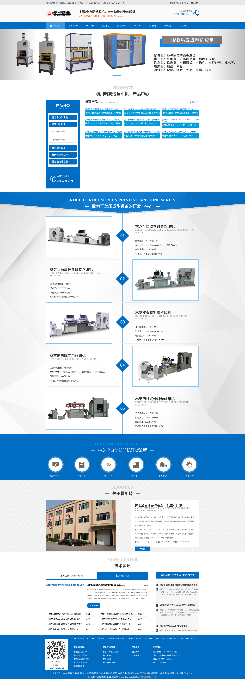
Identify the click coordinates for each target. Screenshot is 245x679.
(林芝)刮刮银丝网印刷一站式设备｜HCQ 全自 (65, 629)
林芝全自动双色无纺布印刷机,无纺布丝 (103, 113)
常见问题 (152, 26)
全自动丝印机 (67, 673)
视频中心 (105, 26)
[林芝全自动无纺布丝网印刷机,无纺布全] (178, 109)
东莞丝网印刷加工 (79, 673)
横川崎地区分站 (170, 673)
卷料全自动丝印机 (105, 673)
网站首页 (56, 26)
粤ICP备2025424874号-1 (148, 677)
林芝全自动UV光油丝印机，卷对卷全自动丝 (142, 123)
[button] (18, 54)
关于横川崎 (122, 493)
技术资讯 (121, 26)
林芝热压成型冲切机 (81, 659)
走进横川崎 (73, 26)
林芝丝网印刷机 (98, 638)
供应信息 (168, 26)
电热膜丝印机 (130, 673)
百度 (156, 673)
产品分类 (63, 106)
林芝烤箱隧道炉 (109, 662)
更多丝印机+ (194, 102)
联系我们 (183, 26)
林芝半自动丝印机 (58, 140)
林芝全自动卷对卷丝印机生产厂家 (158, 505)
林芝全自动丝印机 (58, 131)
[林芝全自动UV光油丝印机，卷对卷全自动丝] (142, 119)
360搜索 (161, 673)
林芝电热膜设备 (60, 117)
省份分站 (185, 3)
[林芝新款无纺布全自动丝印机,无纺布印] (140, 109)
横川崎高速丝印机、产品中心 (122, 94)
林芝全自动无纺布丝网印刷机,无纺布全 (180, 113)
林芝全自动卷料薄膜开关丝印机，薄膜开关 (103, 123)
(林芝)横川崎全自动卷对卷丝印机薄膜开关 (65, 624)
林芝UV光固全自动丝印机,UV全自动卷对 (180, 136)
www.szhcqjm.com (147, 542)
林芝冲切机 (107, 655)
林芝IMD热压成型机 (110, 652)
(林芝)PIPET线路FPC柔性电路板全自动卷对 (117, 619)
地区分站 (175, 3)
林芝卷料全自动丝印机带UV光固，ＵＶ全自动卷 (180, 125)
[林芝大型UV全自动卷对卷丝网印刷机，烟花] (142, 132)
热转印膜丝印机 (92, 673)
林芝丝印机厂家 (134, 638)
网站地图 (194, 3)
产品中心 (90, 26)
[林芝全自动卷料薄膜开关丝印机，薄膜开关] (103, 119)
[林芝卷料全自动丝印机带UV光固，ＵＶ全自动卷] (180, 120)
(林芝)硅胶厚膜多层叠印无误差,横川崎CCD (65, 619)
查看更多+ (142, 549)
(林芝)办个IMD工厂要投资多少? (174, 603)
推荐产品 (91, 102)
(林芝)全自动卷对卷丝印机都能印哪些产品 (179, 623)
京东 (190, 673)
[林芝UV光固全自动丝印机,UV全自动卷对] (179, 132)
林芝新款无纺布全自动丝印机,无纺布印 (142, 113)
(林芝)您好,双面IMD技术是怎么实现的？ (178, 582)
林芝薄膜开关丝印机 (116, 638)
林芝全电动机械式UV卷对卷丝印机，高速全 (103, 136)
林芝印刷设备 (59, 124)
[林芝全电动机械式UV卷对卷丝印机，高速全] (103, 132)
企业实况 (136, 26)
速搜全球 (150, 673)
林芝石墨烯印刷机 (188, 638)
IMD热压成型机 (141, 673)
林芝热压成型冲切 (61, 155)
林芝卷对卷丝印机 (152, 638)
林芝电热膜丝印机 (170, 638)
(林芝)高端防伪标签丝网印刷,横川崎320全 (106, 585)
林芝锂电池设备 (60, 161)
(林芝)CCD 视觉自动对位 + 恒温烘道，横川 (117, 629)
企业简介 (135, 652)
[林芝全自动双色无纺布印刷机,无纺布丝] (101, 109)
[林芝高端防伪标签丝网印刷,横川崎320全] (65, 585)
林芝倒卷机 (107, 659)
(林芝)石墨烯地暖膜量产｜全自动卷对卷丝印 (117, 614)
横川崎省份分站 (182, 673)
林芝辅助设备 (59, 148)
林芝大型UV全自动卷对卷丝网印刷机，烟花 (142, 136)
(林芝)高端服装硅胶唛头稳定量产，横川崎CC (117, 624)
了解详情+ (94, 605)
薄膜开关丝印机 (118, 673)
